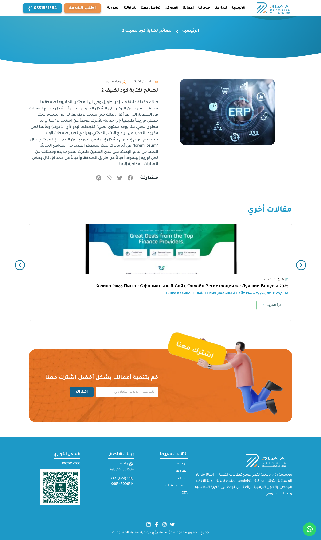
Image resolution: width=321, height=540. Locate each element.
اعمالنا (188, 8)
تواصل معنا (150, 8)
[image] (160, 249)
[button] (42, 8)
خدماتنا (204, 8)
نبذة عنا (220, 8)
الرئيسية (238, 8)
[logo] (274, 8)
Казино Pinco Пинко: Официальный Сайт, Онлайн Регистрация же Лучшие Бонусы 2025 (191, 287)
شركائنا (130, 8)
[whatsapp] (309, 529)
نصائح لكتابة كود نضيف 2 (129, 90)
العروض (171, 8)
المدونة (113, 8)
